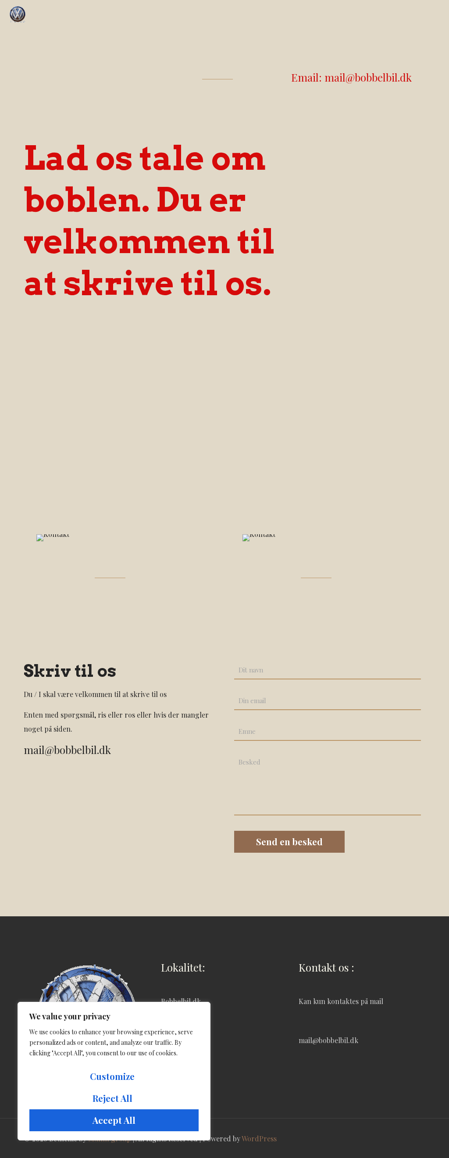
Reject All (112, 1098)
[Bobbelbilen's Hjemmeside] (17, 13)
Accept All (114, 1120)
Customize (112, 1076)
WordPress (259, 1138)
